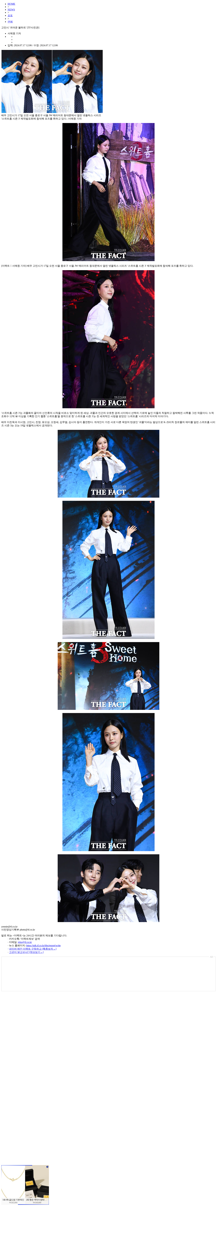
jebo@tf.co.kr (25, 942)
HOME (11, 4)
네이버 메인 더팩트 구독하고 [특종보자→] (32, 948)
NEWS (11, 9)
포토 (10, 15)
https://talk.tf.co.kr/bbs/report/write (43, 945)
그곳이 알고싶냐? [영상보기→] (26, 952)
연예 (10, 21)
